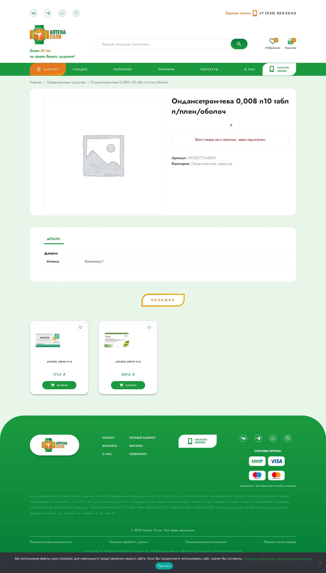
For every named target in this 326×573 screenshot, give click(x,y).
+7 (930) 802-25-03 (277, 13)
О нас (249, 69)
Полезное (123, 69)
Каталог (51, 69)
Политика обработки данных (128, 542)
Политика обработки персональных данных (277, 558)
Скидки (80, 69)
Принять (164, 566)
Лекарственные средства (66, 82)
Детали (53, 239)
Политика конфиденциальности (51, 542)
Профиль (166, 69)
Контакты (209, 69)
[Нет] (320, 562)
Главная (36, 82)
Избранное (272, 44)
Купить (62, 385)
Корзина (290, 44)
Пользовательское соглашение (205, 542)
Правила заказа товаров (280, 542)
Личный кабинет (142, 438)
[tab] (53, 239)
